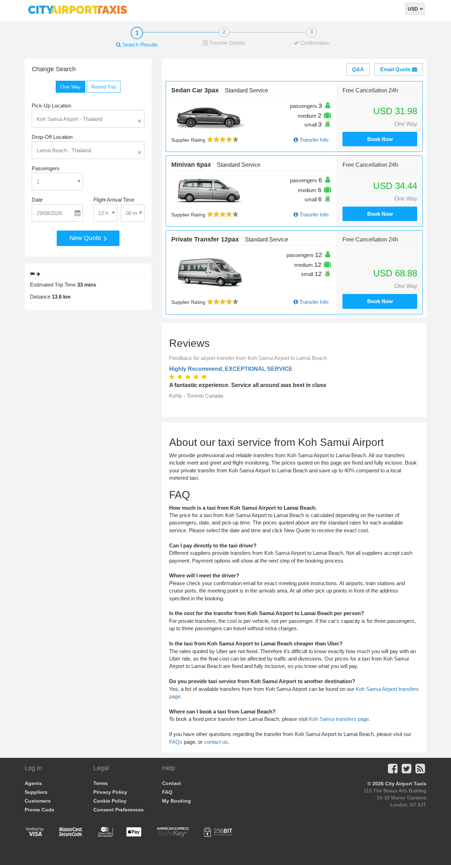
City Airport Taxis (405, 783)
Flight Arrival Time (113, 200)
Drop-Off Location (52, 137)
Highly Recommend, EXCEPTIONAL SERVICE (230, 369)
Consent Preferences (118, 809)
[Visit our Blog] (420, 771)
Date (37, 200)
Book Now (380, 139)
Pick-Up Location (51, 106)
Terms (100, 783)
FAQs (176, 742)
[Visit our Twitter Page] (406, 771)
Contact (171, 783)
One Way (70, 87)
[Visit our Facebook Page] (392, 771)
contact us (216, 742)
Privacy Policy (110, 792)
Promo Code (39, 809)
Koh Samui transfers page (339, 719)
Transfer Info (313, 140)
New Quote (86, 237)
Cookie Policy (109, 801)
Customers (38, 801)
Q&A (358, 69)
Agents (33, 783)
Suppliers (36, 792)
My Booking (176, 801)
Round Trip (103, 87)
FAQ (167, 792)
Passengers (46, 168)
